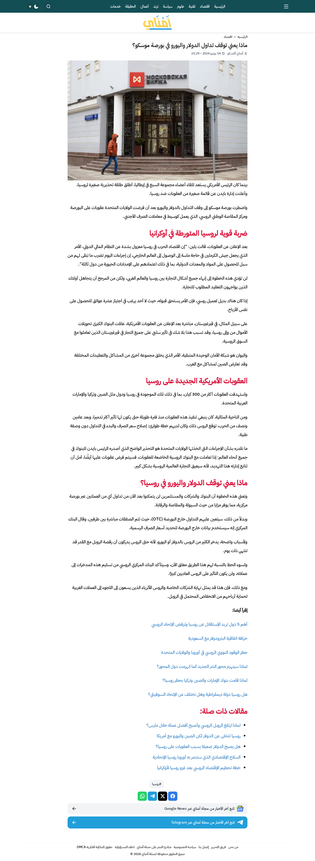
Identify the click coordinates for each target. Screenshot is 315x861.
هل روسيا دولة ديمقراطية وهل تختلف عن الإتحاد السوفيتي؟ (197, 694)
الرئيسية (242, 37)
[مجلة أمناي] (157, 22)
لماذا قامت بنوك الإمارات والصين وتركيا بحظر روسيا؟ (205, 680)
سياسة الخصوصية (185, 847)
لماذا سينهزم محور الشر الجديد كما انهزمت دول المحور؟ (202, 666)
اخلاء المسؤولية (124, 847)
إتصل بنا (204, 847)
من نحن (233, 847)
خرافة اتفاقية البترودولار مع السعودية (217, 638)
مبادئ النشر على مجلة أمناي (154, 847)
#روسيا (156, 784)
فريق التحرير (218, 847)
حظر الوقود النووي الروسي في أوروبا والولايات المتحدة (204, 652)
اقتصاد (228, 37)
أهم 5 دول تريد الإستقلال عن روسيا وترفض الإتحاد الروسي (199, 624)
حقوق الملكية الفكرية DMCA (95, 847)
